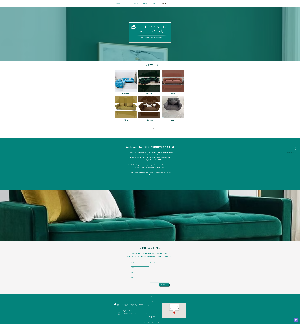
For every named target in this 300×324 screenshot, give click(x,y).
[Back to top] (151, 297)
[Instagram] (154, 317)
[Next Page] (153, 128)
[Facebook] (149, 317)
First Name (133, 262)
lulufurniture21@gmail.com (155, 253)
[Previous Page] (145, 128)
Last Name (133, 267)
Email (132, 272)
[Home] (115, 304)
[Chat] (296, 320)
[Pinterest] (152, 317)
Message (152, 262)
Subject (132, 277)
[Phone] (124, 311)
